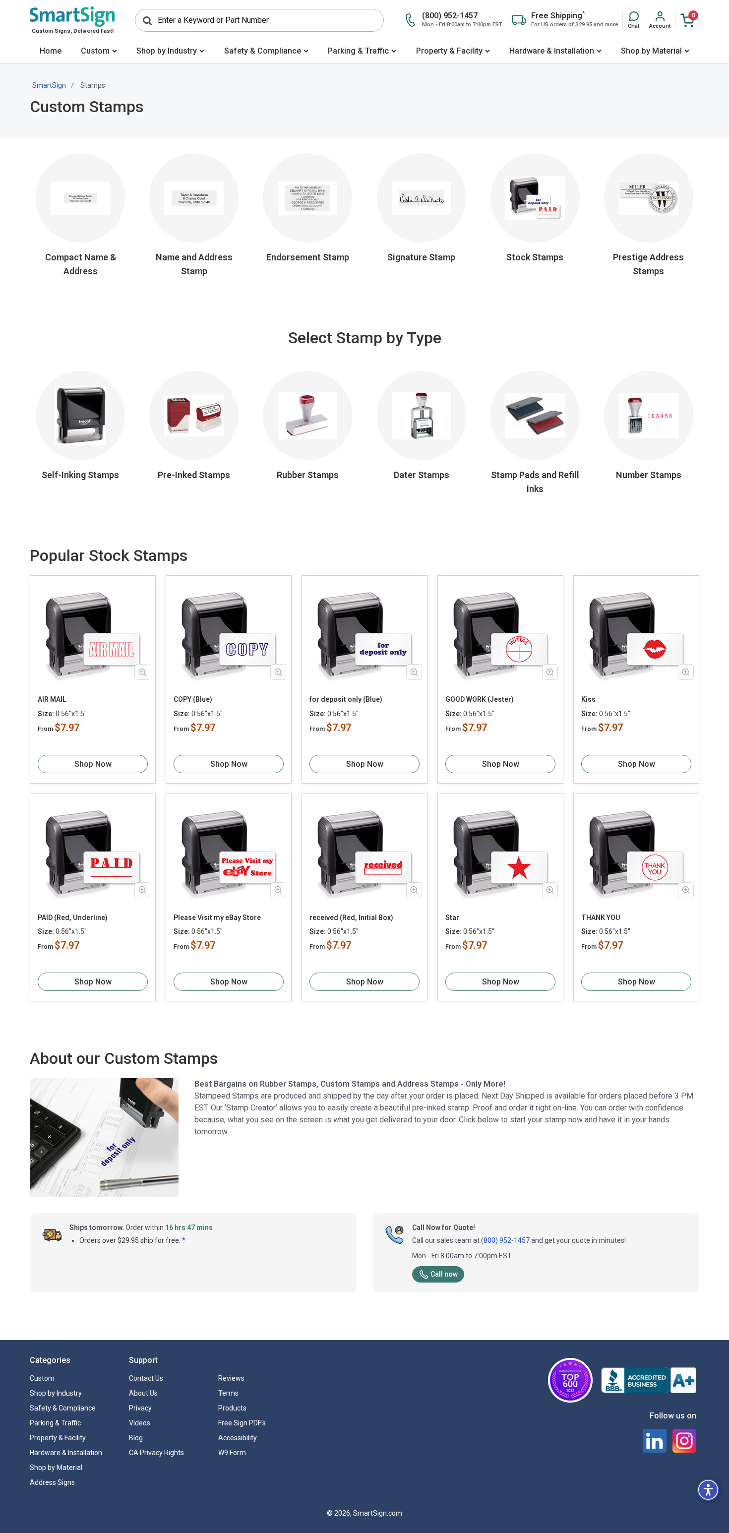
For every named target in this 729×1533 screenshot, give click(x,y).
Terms (228, 1393)
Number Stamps (648, 475)
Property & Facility (449, 51)
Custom (95, 51)
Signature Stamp (421, 257)
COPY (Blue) (193, 699)
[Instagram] (684, 1441)
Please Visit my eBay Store (217, 917)
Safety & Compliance (262, 51)
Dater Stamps (421, 475)
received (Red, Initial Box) (351, 917)
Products (232, 1408)
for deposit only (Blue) (345, 699)
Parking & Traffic (358, 51)
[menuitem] (50, 52)
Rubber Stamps (308, 475)
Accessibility (237, 1438)
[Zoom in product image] (142, 672)
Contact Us (146, 1378)
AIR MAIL (52, 699)
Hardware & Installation (551, 51)
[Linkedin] (655, 1441)
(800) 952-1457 (505, 1240)
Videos (139, 1423)
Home (50, 51)
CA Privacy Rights (156, 1453)
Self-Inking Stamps (80, 475)
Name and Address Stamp (194, 264)
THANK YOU (600, 917)
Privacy (140, 1408)
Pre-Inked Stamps (194, 475)
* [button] (183, 1240)
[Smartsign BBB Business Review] (648, 1380)
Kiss (588, 699)
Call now (444, 1274)
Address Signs (52, 1482)
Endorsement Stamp (307, 257)
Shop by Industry (166, 51)
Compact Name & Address (80, 264)
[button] (633, 20)
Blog (136, 1438)
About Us (143, 1393)
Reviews (231, 1378)
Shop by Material (651, 51)
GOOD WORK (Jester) (479, 699)
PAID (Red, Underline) (73, 917)
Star (452, 917)
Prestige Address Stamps (648, 264)
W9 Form (232, 1453)
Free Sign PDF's (242, 1423)
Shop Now (93, 764)
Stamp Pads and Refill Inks (535, 482)
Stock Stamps (534, 257)
